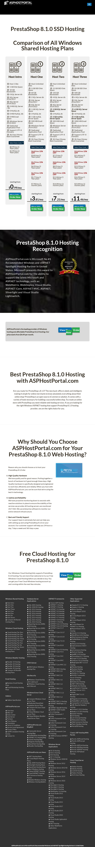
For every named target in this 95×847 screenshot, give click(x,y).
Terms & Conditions (13, 725)
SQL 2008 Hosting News (37, 763)
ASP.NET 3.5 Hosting (57, 609)
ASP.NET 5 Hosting (56, 622)
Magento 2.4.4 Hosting (79, 699)
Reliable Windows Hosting (37, 780)
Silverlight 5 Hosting (57, 787)
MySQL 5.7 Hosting (78, 673)
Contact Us (11, 736)
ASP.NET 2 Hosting (56, 607)
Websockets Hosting (79, 720)
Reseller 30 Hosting (13, 666)
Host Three (11, 609)
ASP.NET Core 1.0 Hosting (59, 624)
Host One (10, 605)
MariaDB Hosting (77, 726)
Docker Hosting (77, 714)
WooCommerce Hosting (80, 637)
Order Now (15, 197)
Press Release (11, 721)
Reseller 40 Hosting (13, 668)
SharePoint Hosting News (37, 767)
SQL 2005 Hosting (35, 605)
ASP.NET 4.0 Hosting (57, 611)
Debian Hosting (77, 767)
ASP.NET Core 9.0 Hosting (59, 650)
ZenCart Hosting (77, 652)
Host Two (10, 607)
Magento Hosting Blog (36, 742)
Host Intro (10, 603)
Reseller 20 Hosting (13, 664)
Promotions (11, 723)
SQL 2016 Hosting (35, 613)
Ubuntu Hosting (77, 769)
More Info (15, 195)
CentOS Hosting (77, 771)
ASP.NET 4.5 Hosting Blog (37, 737)
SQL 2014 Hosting (35, 611)
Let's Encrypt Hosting (79, 718)
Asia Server (11, 717)
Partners (10, 719)
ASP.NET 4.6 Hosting (57, 615)
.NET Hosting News (35, 756)
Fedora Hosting (77, 773)
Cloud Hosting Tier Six (14, 645)
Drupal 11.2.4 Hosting (79, 658)
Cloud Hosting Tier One (15, 634)
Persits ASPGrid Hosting (80, 745)
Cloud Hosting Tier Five (15, 643)
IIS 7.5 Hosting (55, 757)
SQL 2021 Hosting (35, 620)
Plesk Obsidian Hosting (79, 724)
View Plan (65, 330)
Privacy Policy (11, 729)
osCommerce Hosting (79, 650)
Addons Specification (14, 700)
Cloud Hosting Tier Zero (15, 632)
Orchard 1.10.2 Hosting (80, 709)
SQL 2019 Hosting (35, 618)
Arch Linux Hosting (78, 775)
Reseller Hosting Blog (36, 746)
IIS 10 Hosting (55, 751)
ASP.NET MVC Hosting (58, 669)
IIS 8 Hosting (54, 755)
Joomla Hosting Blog (35, 740)
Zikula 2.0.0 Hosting (78, 644)
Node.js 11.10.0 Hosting (80, 711)
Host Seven (11, 617)
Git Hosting (75, 716)
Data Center (11, 715)
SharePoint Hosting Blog (37, 744)
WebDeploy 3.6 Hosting (58, 791)
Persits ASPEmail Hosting (80, 739)
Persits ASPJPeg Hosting (80, 747)
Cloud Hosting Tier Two (15, 637)
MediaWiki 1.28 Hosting (80, 701)
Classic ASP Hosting (57, 603)
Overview (10, 711)
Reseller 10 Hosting (13, 662)
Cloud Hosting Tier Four (15, 641)
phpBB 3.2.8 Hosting (79, 654)
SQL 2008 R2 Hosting (36, 607)
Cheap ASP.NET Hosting (37, 771)
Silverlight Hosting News (37, 765)
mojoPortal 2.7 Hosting (79, 688)
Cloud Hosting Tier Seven (15, 647)
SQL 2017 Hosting (35, 615)
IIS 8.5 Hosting (55, 753)
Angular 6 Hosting (78, 607)
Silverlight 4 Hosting (57, 785)
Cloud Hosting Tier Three (15, 639)
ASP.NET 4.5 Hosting (57, 613)
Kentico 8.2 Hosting (78, 682)
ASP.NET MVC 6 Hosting (58, 701)
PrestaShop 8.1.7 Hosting (80, 656)
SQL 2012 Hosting (35, 609)
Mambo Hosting (77, 667)
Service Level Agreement (15, 727)
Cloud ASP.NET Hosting (36, 773)
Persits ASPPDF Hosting (80, 749)
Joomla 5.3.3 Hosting (79, 633)
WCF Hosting (54, 823)
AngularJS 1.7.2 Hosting (80, 605)
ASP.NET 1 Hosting (56, 605)
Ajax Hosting (76, 680)
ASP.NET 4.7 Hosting (57, 617)
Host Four (10, 611)
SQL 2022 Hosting (35, 622)
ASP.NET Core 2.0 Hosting (59, 626)
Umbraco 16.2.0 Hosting (80, 660)
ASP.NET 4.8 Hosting (57, 620)
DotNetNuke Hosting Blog (37, 735)
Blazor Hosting (77, 609)
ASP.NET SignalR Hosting (58, 708)
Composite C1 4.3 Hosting (80, 703)
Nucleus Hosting (77, 669)
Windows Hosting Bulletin (37, 782)
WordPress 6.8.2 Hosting (80, 635)
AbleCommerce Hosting (80, 722)
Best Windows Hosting (36, 769)
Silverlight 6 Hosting (57, 789)
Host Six (10, 615)
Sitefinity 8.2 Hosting (79, 686)
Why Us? (10, 713)
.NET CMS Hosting (78, 684)
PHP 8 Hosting (77, 671)
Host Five (10, 613)
